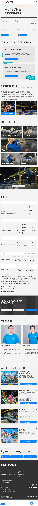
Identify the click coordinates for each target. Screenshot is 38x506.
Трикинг (27, 136)
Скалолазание (7, 163)
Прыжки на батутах (9, 136)
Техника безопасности (8, 291)
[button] (26, 29)
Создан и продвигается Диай (31, 496)
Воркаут (24, 163)
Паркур (5, 150)
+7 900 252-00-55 (34, 484)
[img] (9, 2)
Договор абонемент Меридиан (11, 288)
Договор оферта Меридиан (10, 286)
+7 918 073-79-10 (33, 485)
